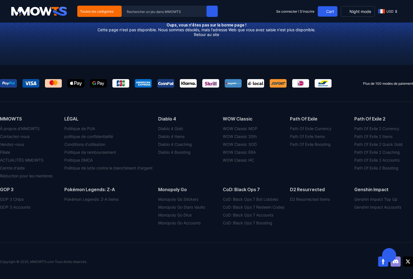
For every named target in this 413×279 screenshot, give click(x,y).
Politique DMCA (78, 160)
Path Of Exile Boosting (310, 144)
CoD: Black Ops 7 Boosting (247, 222)
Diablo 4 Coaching (175, 144)
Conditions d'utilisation (84, 144)
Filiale (5, 152)
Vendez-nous (12, 144)
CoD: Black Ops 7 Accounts (248, 215)
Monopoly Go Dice (175, 215)
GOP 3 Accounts (15, 207)
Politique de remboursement (90, 152)
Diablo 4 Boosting (174, 152)
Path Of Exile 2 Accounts (377, 160)
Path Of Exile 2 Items (373, 136)
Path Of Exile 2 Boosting (376, 168)
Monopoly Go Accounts (179, 222)
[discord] (396, 261)
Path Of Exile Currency (311, 128)
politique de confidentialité (88, 136)
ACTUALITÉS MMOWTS (22, 160)
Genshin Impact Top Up (376, 199)
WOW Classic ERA (239, 152)
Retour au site (206, 34)
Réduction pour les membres (26, 175)
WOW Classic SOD (240, 144)
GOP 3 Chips (12, 199)
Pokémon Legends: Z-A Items (91, 199)
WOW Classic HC (238, 160)
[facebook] (383, 261)
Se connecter (286, 11)
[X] (408, 261)
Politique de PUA (79, 128)
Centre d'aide (12, 168)
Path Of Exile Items (307, 136)
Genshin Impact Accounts (377, 207)
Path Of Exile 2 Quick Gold (378, 144)
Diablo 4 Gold (170, 128)
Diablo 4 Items (171, 136)
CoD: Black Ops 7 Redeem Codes (253, 207)
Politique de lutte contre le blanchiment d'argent (108, 168)
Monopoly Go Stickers (178, 199)
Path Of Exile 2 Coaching (377, 152)
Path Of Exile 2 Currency (376, 128)
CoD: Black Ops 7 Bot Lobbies (250, 199)
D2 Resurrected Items (310, 199)
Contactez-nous (15, 136)
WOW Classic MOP (240, 128)
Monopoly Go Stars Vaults (181, 207)
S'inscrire (307, 11)
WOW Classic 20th (240, 136)
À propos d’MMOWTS (20, 128)
